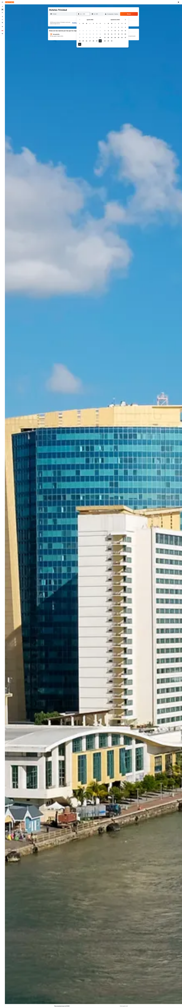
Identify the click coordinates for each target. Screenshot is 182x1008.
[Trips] (2, 26)
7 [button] (93, 30)
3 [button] (79, 30)
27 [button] (90, 41)
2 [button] (100, 27)
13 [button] (90, 34)
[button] (2, 2)
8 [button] (96, 30)
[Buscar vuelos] (2, 6)
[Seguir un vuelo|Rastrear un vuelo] (2, 19)
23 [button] (100, 37)
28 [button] (93, 41)
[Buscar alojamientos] (2, 9)
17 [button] (79, 37)
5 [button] (86, 30)
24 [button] (79, 41)
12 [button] (86, 34)
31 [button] (79, 44)
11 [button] (83, 34)
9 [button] (100, 30)
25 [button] (83, 41)
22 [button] (96, 37)
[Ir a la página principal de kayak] (9, 2)
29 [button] (96, 41)
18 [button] (83, 37)
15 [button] (96, 34)
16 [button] (100, 34)
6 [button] (125, 27)
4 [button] (118, 27)
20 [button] (90, 37)
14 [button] (93, 34)
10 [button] (79, 34)
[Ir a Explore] (2, 16)
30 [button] (100, 41)
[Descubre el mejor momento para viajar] (2, 22)
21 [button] (93, 37)
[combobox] (64, 14)
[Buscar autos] (2, 12)
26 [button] (86, 41)
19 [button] (86, 37)
